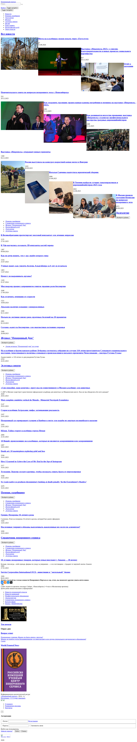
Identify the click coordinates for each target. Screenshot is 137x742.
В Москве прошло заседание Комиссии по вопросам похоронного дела (125, 198)
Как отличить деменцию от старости (18, 296)
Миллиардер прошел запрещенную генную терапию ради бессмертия (33, 286)
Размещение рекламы (13, 706)
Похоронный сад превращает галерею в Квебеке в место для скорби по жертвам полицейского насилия (49, 420)
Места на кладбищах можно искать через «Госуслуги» (63, 39)
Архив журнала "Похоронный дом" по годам (22, 346)
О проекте (9, 704)
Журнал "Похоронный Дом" (15, 225)
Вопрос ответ (7, 633)
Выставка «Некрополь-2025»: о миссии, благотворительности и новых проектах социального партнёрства (106, 51)
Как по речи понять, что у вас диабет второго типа (24, 256)
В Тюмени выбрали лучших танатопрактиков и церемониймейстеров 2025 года (95, 183)
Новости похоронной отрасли (16, 592)
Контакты (8, 708)
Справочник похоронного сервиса (18, 223)
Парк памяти (10, 25)
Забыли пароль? (7, 731)
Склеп (3, 641)
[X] (11, 582)
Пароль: (5, 726)
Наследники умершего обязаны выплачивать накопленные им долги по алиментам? (40, 527)
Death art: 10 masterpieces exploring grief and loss (23, 451)
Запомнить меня (37, 726)
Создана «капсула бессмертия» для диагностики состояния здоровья (33, 327)
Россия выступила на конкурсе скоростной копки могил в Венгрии (56, 162)
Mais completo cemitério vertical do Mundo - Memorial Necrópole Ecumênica (35, 400)
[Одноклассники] (5, 582)
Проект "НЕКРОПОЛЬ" (14, 604)
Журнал (8, 20)
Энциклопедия (10, 598)
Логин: (5, 721)
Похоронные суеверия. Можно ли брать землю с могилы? (22, 637)
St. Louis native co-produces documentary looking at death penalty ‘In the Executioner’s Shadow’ (44, 482)
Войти (3, 8)
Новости (8, 14)
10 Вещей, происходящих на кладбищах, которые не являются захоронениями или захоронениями (47, 441)
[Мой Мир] (8, 582)
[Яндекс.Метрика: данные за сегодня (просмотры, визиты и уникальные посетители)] (5, 735)
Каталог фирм (10, 602)
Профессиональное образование (17, 596)
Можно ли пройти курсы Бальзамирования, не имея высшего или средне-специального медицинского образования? (43, 639)
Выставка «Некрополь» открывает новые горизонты (26, 152)
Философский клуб (12, 27)
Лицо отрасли (10, 29)
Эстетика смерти (11, 22)
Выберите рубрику (123, 217)
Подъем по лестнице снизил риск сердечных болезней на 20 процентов (33, 317)
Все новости (8, 33)
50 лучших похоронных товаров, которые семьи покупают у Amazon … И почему (39, 560)
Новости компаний (12, 594)
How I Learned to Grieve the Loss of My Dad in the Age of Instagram (31, 461)
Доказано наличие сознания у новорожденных (22, 307)
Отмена (23, 731)
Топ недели (6, 624)
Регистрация (33, 721)
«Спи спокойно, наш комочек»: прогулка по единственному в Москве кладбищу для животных (45, 388)
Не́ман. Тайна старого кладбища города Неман (23, 431)
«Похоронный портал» (9, 696)
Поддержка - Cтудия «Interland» (13, 698)
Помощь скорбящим (12, 16)
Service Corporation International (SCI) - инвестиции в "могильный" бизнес (35, 572)
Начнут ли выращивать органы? (16, 276)
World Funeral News (10, 645)
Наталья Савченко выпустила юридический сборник (74, 172)
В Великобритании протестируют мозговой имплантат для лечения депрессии (37, 235)
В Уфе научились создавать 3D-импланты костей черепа (27, 245)
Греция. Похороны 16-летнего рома (17, 515)
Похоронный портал (8, 2)
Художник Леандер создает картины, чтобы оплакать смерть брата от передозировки (41, 472)
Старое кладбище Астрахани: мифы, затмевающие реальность (30, 410)
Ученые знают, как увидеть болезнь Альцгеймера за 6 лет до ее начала (34, 266)
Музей (7, 23)
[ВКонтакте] (2, 582)
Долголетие (9, 18)
